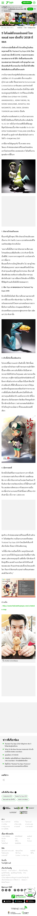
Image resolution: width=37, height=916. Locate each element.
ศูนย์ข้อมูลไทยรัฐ (6, 873)
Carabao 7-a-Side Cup (21, 855)
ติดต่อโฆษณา (30, 877)
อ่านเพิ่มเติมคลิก (16, 9)
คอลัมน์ (28, 836)
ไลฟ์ (26, 27)
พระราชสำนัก (5, 822)
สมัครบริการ (27, 2)
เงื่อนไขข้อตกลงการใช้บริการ (10, 877)
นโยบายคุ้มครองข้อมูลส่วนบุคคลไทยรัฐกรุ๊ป (14, 875)
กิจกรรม (4, 870)
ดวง (15, 838)
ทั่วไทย (16, 822)
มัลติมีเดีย (17, 843)
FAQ (13, 873)
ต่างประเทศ (28, 824)
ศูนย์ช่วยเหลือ (20, 873)
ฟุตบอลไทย (17, 850)
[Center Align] (34, 9)
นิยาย (3, 841)
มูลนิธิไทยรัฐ (30, 870)
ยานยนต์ (16, 826)
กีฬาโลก (16, 853)
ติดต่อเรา (21, 877)
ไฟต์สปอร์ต (5, 853)
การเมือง (4, 824)
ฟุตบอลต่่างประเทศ (7, 850)
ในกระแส (27, 822)
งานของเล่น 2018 (7, 796)
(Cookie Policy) (7, 10)
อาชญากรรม (5, 826)
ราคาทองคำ (28, 826)
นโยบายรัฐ (17, 824)
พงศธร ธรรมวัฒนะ (21, 799)
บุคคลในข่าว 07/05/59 (11, 755)
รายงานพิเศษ (5, 836)
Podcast (29, 841)
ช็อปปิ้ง (4, 860)
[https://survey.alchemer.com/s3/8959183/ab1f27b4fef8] (30, 892)
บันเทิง (3, 838)
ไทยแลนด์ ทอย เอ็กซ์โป (8, 799)
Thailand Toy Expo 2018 (21, 796)
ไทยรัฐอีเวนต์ (6, 863)
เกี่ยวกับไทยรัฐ (21, 870)
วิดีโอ (16, 841)
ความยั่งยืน (5, 829)
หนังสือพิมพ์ (17, 836)
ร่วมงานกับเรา (12, 870)
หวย (27, 838)
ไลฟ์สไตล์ (21, 27)
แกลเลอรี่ (4, 855)
